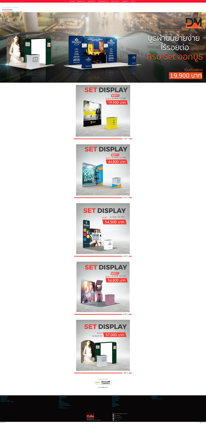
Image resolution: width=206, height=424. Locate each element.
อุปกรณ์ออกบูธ (12, 11)
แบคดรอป (17, 11)
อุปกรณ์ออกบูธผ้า (8, 7)
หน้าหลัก (3, 7)
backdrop (20, 11)
